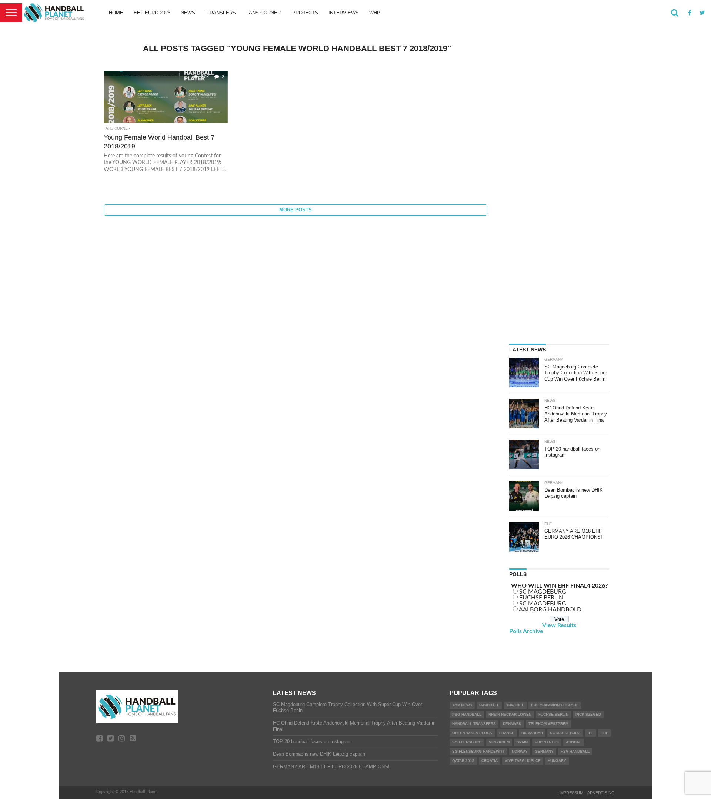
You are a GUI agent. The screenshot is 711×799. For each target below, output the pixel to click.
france (506, 733)
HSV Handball (575, 751)
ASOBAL (573, 742)
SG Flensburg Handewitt (478, 751)
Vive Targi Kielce (523, 761)
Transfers (221, 13)
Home (116, 13)
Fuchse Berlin (553, 714)
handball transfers (474, 724)
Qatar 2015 (463, 761)
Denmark (512, 724)
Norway (520, 751)
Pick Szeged (588, 714)
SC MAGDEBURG (542, 592)
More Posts (295, 210)
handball (489, 705)
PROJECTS (305, 13)
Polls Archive (526, 631)
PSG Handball (466, 714)
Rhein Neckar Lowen (509, 714)
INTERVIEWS (343, 13)
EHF (604, 733)
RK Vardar (532, 733)
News (188, 13)
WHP (374, 13)
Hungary (557, 761)
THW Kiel (515, 705)
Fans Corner (263, 13)
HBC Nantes (547, 742)
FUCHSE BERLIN (541, 598)
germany (544, 751)
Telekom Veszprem (548, 724)
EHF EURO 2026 (152, 13)
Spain (522, 742)
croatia (489, 761)
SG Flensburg (467, 742)
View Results (559, 625)
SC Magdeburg (565, 733)
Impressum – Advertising (587, 792)
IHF (591, 733)
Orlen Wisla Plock (472, 733)
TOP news (462, 705)
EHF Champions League (555, 705)
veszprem (499, 742)
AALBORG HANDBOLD (550, 609)
